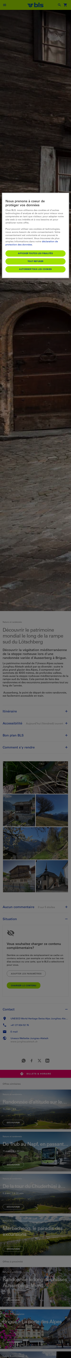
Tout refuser (35, 261)
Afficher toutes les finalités (35, 253)
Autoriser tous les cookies (35, 269)
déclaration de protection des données (31, 243)
